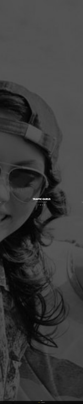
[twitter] (40, 204)
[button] (1, 202)
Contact (43, 402)
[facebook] (39, 204)
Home (39, 402)
